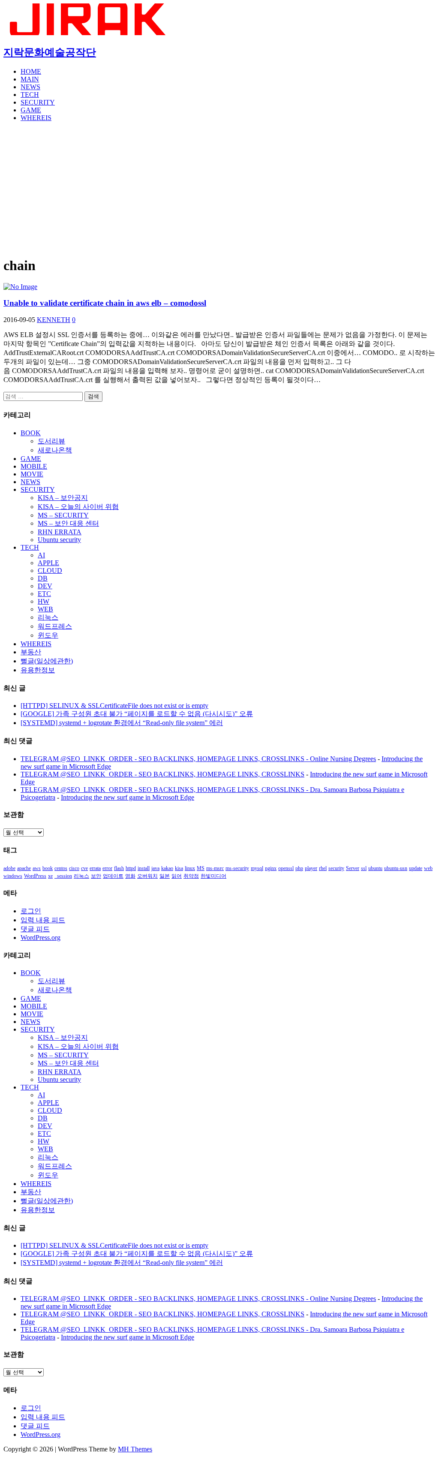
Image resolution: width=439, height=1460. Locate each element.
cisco (74, 868)
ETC (44, 593)
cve (84, 868)
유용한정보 (38, 670)
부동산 (31, 652)
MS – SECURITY (63, 515)
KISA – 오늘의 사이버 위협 (78, 506)
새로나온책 (55, 450)
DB (43, 578)
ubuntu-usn (395, 868)
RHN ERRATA (59, 532)
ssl (364, 868)
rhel (323, 868)
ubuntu (375, 868)
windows (12, 876)
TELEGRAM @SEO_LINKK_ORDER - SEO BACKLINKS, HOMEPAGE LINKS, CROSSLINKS (162, 774)
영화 (130, 876)
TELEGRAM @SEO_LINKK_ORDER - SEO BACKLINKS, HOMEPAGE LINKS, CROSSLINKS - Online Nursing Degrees (198, 758)
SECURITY (38, 102)
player (311, 868)
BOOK (31, 432)
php (299, 868)
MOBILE (34, 466)
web (428, 868)
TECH (30, 94)
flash (119, 868)
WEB (45, 609)
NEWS (30, 86)
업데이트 (113, 876)
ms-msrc (215, 868)
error (107, 868)
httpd (131, 868)
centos (60, 868)
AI (41, 555)
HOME (31, 71)
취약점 (191, 876)
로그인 (31, 911)
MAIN (30, 79)
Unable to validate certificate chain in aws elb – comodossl (104, 302)
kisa (179, 868)
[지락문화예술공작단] (88, 32)
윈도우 (48, 635)
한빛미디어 (213, 876)
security (336, 868)
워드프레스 (55, 626)
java (155, 868)
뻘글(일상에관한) (47, 661)
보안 (96, 876)
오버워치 (147, 876)
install (144, 868)
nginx (271, 868)
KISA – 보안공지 (63, 497)
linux (190, 868)
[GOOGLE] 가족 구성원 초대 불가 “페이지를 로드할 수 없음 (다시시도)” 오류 (137, 713)
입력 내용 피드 (43, 920)
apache (24, 868)
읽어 (176, 876)
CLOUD (50, 570)
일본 (164, 876)
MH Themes (135, 1449)
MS (200, 868)
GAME (31, 110)
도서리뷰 (51, 441)
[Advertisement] (219, 189)
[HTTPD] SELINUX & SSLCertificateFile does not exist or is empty (114, 705)
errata (95, 868)
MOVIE (32, 474)
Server (352, 868)
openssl (286, 868)
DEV (45, 586)
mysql (257, 868)
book (47, 868)
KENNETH (53, 319)
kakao (167, 868)
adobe (9, 868)
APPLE (48, 562)
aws (37, 868)
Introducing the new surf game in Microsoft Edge (127, 797)
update (415, 868)
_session (63, 876)
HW (43, 601)
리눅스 (48, 617)
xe (50, 876)
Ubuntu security (59, 539)
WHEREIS (36, 117)
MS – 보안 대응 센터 (68, 523)
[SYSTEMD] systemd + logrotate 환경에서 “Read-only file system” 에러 (122, 722)
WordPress (35, 876)
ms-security (237, 868)
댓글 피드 (35, 929)
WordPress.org (40, 937)
